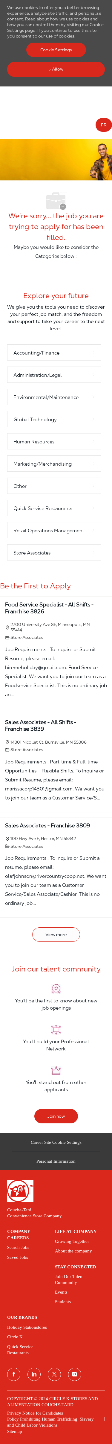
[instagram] (74, 1374)
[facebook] (13, 1374)
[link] (56, 1191)
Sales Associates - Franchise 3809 (47, 825)
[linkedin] (34, 1374)
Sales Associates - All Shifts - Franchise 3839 (40, 725)
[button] (56, 50)
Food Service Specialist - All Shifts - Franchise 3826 (49, 608)
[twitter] (54, 1374)
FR (104, 124)
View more (56, 934)
